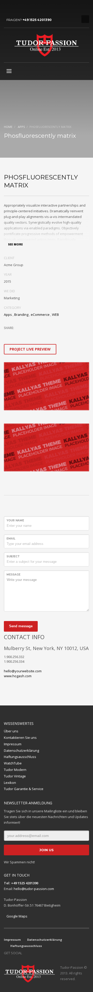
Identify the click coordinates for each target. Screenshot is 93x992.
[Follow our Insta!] (33, 953)
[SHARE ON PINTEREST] (35, 335)
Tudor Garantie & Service (23, 788)
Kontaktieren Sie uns (20, 737)
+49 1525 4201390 (37, 20)
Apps (8, 314)
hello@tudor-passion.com (34, 888)
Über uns (11, 731)
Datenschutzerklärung (21, 750)
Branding (21, 314)
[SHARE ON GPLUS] (26, 335)
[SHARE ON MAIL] (44, 335)
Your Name (15, 520)
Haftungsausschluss (20, 756)
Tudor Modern (15, 769)
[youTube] (23, 8)
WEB (55, 314)
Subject (13, 556)
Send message (21, 626)
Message (13, 574)
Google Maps (16, 916)
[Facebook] (8, 8)
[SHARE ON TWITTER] (8, 335)
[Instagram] (15, 8)
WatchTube (13, 763)
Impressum (12, 744)
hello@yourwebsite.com (23, 671)
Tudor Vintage (15, 776)
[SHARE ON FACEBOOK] (17, 335)
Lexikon (10, 782)
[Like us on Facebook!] (26, 953)
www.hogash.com (18, 676)
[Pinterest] (31, 8)
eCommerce (40, 314)
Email (10, 538)
